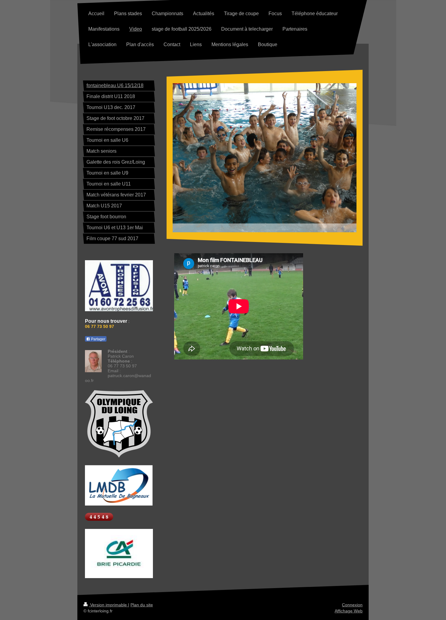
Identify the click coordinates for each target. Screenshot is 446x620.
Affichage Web (349, 610)
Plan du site (141, 604)
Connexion (352, 604)
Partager (97, 339)
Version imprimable (108, 604)
